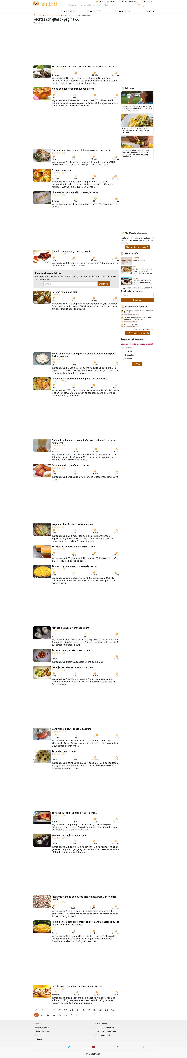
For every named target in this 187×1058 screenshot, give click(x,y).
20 (59, 1010)
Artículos (95, 11)
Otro (148, 11)
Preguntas (123, 11)
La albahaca (130, 348)
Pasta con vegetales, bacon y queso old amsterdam (80, 378)
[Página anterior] (42, 1010)
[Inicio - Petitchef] (34, 15)
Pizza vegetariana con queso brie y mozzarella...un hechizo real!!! (84, 898)
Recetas (69, 11)
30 (65, 1010)
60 (83, 1010)
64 (106, 1010)
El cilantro (129, 358)
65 (112, 1010)
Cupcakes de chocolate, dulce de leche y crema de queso (142, 282)
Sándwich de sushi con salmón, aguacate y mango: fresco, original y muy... (142, 272)
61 (89, 1010)
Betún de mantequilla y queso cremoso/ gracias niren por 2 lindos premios (84, 355)
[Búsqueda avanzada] (143, 6)
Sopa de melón (138, 260)
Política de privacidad (105, 1028)
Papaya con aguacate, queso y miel (71, 650)
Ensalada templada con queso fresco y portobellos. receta (83, 66)
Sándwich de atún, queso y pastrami (71, 729)
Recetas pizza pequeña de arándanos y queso (77, 986)
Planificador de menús (136, 247)
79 (65, 1015)
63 (100, 1010)
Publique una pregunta (138, 333)
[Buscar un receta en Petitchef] (139, 5)
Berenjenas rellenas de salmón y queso (73, 667)
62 (95, 1010)
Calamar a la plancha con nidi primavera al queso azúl (81, 150)
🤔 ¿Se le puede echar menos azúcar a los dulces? (137, 312)
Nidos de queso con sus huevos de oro (73, 88)
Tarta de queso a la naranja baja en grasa (74, 812)
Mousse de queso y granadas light (70, 627)
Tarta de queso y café (64, 751)
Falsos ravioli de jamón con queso (70, 465)
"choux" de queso (61, 170)
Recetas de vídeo (42, 1028)
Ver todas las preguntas (143, 329)
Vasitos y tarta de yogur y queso (69, 835)
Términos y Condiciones (106, 1031)
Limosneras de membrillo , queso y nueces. (75, 192)
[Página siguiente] (71, 1014)
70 (59, 1015)
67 (42, 1015)
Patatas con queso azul (64, 292)
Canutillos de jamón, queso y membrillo (73, 251)
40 (71, 1010)
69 (54, 1015)
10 (54, 1010)
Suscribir (103, 283)
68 (48, 1015)
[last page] (77, 1014)
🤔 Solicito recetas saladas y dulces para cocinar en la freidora (136, 319)
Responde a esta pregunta (129, 315)
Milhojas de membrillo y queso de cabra (73, 546)
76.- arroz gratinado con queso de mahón (74, 566)
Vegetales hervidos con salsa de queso (73, 524)
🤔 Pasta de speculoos (130, 325)
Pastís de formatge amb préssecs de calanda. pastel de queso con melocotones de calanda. (85, 923)
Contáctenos (101, 1024)
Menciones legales (103, 1035)
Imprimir (148, 288)
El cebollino (129, 355)
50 (77, 1010)
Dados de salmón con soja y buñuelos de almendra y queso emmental (84, 441)
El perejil (128, 351)
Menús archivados (133, 288)
